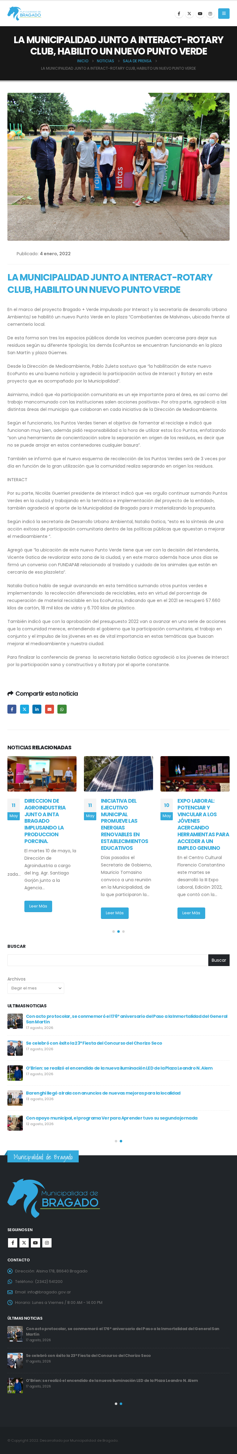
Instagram (47, 1242)
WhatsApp (61, 709)
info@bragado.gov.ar (49, 1292)
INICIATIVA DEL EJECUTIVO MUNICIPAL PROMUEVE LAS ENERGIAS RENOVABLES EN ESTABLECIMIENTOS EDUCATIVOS (48, 824)
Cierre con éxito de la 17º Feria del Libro (67, 1041)
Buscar (16, 946)
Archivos (16, 979)
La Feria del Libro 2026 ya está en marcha (70, 1091)
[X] (189, 13)
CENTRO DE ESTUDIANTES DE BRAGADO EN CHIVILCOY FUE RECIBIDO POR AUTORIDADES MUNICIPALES (197, 821)
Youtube (35, 1242)
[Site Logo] (24, 13)
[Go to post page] (42, 774)
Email (49, 709)
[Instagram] (210, 13)
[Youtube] (200, 13)
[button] (224, 13)
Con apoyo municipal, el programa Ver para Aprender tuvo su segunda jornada (104, 1353)
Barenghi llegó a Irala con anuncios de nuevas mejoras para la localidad (97, 1328)
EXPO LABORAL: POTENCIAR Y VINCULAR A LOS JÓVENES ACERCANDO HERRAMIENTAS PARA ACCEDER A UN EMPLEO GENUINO (126, 824)
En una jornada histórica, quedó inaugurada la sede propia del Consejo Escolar (110, 1016)
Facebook (11, 709)
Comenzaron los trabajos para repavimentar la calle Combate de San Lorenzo (110, 1066)
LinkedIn (36, 709)
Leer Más (38, 912)
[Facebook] (179, 13)
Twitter (24, 709)
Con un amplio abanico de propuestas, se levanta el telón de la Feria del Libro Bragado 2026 (124, 1116)
